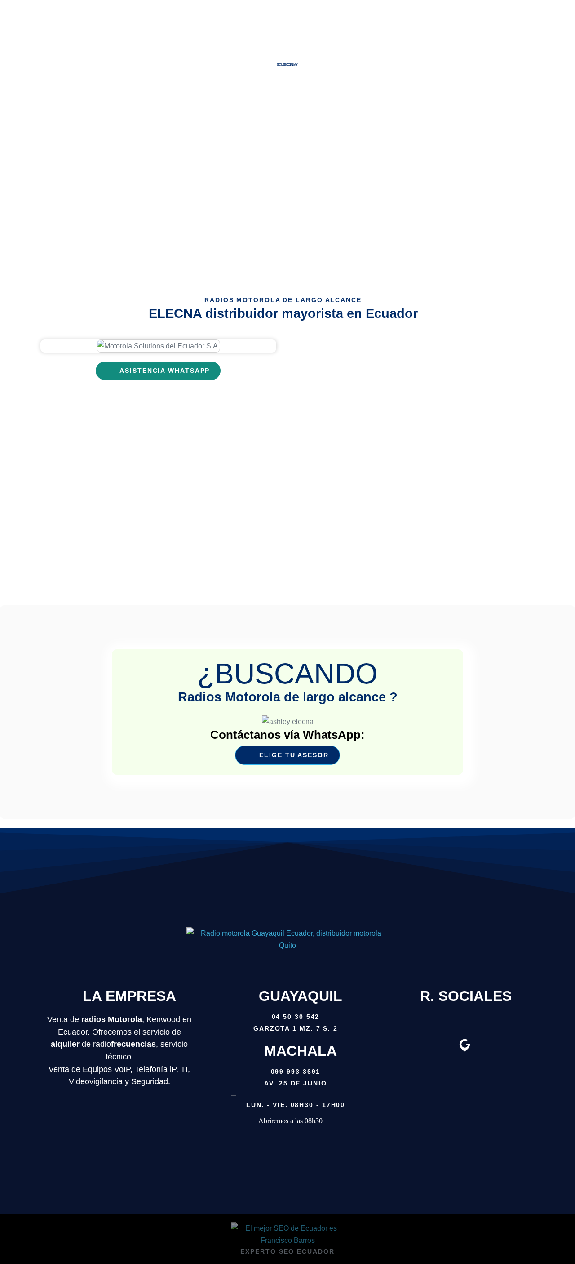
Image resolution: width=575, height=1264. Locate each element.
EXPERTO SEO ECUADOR (287, 1251)
